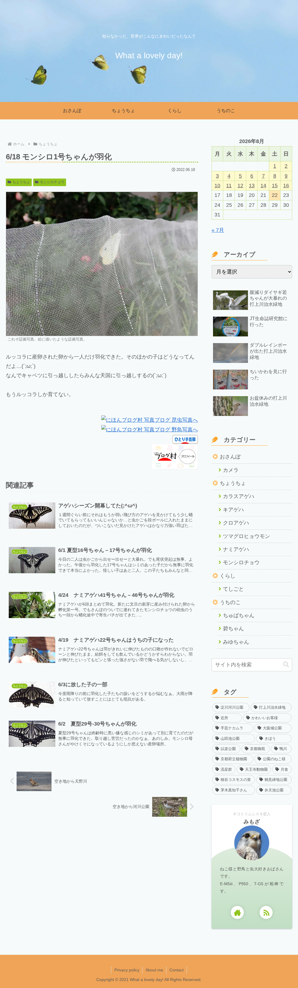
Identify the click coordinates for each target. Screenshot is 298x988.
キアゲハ (233, 510)
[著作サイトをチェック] (237, 912)
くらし (227, 576)
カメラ (231, 470)
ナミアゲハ (236, 549)
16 (286, 185)
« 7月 (218, 230)
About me (154, 970)
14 (263, 185)
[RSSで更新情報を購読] (266, 912)
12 (240, 185)
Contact (176, 970)
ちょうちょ (21, 182)
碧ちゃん (233, 628)
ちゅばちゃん (238, 615)
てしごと (233, 589)
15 (275, 185)
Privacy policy (126, 970)
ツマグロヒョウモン (246, 536)
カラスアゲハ (238, 496)
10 (217, 185)
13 (252, 185)
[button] (286, 664)
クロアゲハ (236, 523)
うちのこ (230, 602)
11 (229, 185)
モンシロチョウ (52, 182)
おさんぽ (230, 457)
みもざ (252, 822)
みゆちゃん (236, 642)
